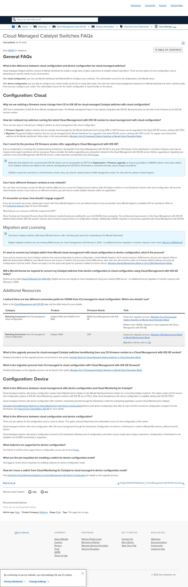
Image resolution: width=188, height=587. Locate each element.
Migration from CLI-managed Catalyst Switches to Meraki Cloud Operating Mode (106, 136)
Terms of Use (61, 555)
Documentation (159, 542)
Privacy (58, 545)
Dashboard (136, 5)
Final (58, 512)
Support (162, 5)
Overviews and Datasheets (136, 26)
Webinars (155, 539)
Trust (56, 549)
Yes (34, 492)
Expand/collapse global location (174, 26)
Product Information (105, 26)
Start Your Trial (129, 545)
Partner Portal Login (92, 539)
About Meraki (61, 539)
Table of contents (169, 50)
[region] (43, 578)
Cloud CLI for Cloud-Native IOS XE (33, 409)
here (96, 155)
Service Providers (90, 549)
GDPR (57, 552)
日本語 (11, 50)
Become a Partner (91, 542)
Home (25, 26)
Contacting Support (15, 206)
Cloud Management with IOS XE (71, 26)
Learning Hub (158, 549)
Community (150, 5)
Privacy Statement (13, 581)
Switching (42, 26)
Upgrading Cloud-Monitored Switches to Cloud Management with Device (36, 406)
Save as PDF (183, 43)
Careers (58, 542)
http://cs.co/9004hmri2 (172, 242)
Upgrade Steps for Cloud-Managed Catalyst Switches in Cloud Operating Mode (105, 357)
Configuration (75, 406)
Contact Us (127, 539)
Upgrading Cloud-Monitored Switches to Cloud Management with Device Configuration (46, 475)
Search (14, 20)
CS (149, 342)
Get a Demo (128, 542)
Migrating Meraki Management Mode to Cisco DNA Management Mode (140, 263)
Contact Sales (177, 5)
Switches (44, 512)
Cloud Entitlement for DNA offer (36, 279)
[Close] (82, 573)
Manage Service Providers (95, 545)
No (46, 492)
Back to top (8, 483)
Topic (17, 512)
